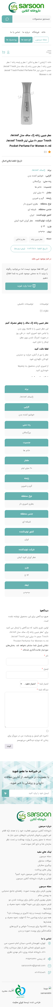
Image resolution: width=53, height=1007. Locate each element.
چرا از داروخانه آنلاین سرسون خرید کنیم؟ (33, 874)
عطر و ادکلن (33, 62)
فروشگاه (35, 32)
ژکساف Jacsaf (38, 170)
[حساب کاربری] (8, 52)
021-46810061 (40, 972)
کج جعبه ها (26, 39)
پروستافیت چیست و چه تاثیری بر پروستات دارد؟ (29, 913)
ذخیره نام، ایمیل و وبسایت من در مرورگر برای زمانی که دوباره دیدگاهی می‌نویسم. (28, 738)
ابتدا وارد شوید (24, 286)
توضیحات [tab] (44, 304)
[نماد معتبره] (8, 991)
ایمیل (45, 669)
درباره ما (26, 32)
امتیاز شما (43, 684)
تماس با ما (15, 32)
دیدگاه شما (42, 690)
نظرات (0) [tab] (44, 311)
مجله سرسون (41, 39)
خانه (43, 32)
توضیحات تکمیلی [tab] (25, 304)
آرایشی (42, 62)
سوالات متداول (44, 861)
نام (46, 656)
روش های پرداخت (43, 869)
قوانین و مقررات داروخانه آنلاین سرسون (33, 878)
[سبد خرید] (3, 52)
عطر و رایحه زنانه (19, 62)
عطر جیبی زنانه (36, 239)
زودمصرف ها (11, 39)
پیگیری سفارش (44, 865)
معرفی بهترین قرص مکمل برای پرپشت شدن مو (30, 900)
